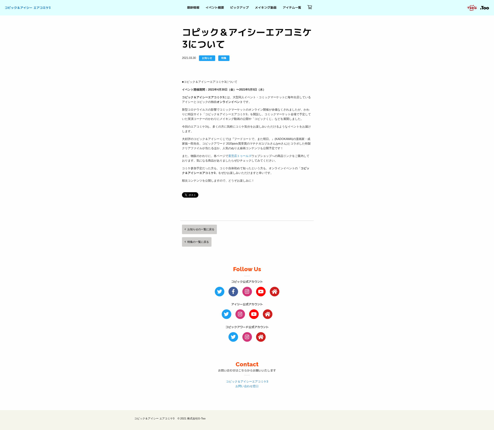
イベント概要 (215, 7)
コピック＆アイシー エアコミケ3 (28, 8)
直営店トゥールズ (239, 155)
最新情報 (193, 7)
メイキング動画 (266, 7)
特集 (223, 58)
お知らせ (207, 58)
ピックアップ (239, 7)
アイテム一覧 (292, 7)
